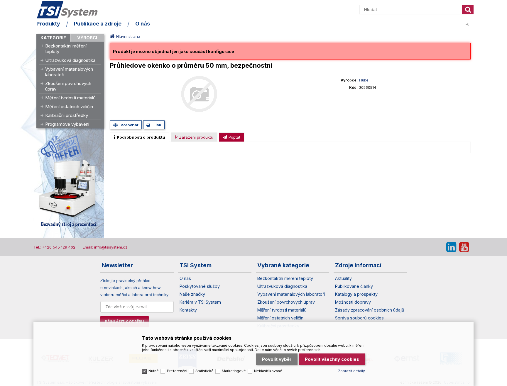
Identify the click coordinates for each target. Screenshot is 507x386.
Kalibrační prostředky (66, 115)
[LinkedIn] (451, 247)
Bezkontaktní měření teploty (66, 48)
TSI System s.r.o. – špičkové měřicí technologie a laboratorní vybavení (70, 9)
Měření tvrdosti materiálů (70, 98)
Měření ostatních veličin (69, 106)
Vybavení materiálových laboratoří (69, 71)
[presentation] (139, 137)
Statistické (204, 371)
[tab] (139, 137)
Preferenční (177, 371)
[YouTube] (464, 247)
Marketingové (234, 371)
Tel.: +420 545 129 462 (54, 247)
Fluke (364, 80)
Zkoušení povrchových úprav (68, 86)
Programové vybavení (67, 124)
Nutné (153, 371)
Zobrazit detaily (351, 371)
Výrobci (87, 37)
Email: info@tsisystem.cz (105, 247)
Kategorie (53, 37)
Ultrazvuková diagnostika (70, 60)
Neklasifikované (268, 371)
